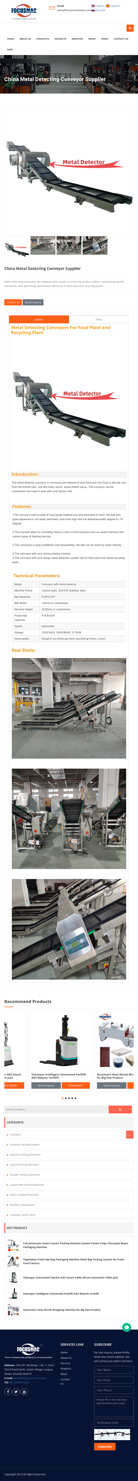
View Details (51, 1085)
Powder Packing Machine (25, 1174)
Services (77, 38)
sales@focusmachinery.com (74, 10)
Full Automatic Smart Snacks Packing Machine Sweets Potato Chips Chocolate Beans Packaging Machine (34, 1078)
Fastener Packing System (25, 1144)
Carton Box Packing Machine (27, 1184)
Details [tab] (39, 319)
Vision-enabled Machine (24, 1194)
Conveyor (15, 1134)
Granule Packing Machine (25, 1154)
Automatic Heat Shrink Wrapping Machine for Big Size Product (62, 1309)
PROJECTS (60, 38)
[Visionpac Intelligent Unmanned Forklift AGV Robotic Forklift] (13, 1293)
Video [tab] (99, 319)
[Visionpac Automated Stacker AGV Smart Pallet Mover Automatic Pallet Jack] (13, 1277)
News (92, 38)
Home (10, 38)
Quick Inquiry (33, 302)
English (99, 6)
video (104, 38)
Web (10, 49)
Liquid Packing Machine (24, 1164)
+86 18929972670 (19, 1382)
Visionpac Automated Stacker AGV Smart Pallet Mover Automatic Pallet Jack (70, 1277)
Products (42, 38)
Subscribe (105, 1447)
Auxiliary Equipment (22, 1204)
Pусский (100, 10)
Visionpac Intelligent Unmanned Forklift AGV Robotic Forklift (61, 1293)
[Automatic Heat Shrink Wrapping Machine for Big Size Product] (13, 1310)
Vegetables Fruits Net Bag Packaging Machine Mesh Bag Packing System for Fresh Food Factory (98, 1078)
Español (114, 6)
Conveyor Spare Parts (23, 1214)
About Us (25, 38)
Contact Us (121, 38)
